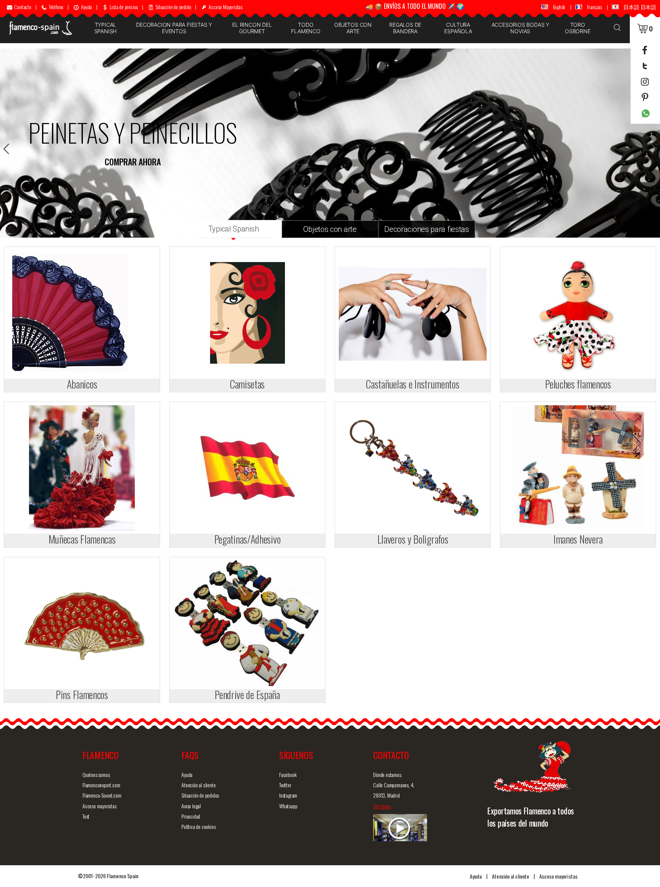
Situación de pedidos (200, 795)
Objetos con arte (353, 27)
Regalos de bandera (405, 27)
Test (85, 816)
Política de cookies (198, 826)
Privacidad (190, 816)
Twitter (285, 785)
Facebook (287, 774)
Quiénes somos (96, 774)
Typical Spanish (105, 27)
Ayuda (186, 774)
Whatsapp (288, 806)
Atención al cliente (198, 785)
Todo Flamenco (305, 27)
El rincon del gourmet (252, 27)
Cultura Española (458, 27)
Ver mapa (381, 806)
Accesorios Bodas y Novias (520, 27)
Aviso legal (191, 806)
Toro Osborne (577, 27)
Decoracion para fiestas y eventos (174, 27)
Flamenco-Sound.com (101, 795)
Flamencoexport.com (101, 785)
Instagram (288, 795)
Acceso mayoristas (99, 806)
